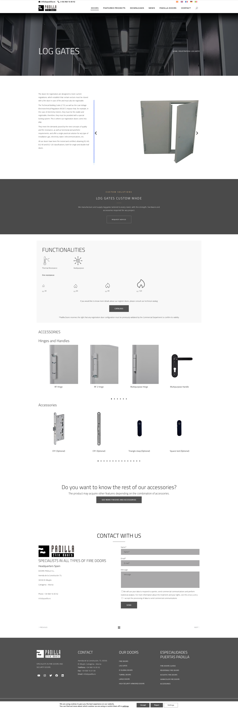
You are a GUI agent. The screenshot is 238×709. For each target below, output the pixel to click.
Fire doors (123, 661)
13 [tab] (134, 461)
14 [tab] (137, 461)
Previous (94, 133)
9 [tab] (122, 461)
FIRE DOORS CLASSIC (168, 666)
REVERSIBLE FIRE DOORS (169, 670)
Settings (171, 705)
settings (125, 706)
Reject (156, 705)
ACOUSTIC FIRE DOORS (168, 674)
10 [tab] (125, 461)
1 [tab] (111, 399)
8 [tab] (119, 461)
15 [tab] (140, 461)
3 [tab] (117, 399)
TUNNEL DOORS (125, 674)
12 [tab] (131, 461)
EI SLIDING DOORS (126, 670)
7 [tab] (116, 461)
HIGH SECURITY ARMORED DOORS (132, 683)
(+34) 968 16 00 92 (67, 1)
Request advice (119, 219)
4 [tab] (120, 399)
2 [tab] (114, 399)
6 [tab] (126, 399)
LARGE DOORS (124, 679)
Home (175, 51)
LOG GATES (123, 665)
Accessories (165, 683)
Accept (143, 705)
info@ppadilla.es (48, 1)
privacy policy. (193, 595)
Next (197, 133)
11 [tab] (128, 461)
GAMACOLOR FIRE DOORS (170, 679)
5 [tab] (123, 399)
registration (184, 51)
